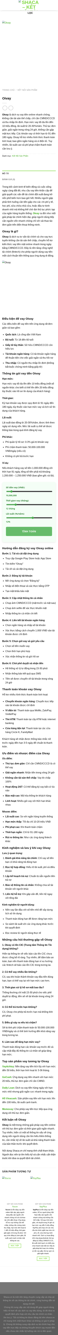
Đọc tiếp (15, 1246)
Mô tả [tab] (5, 173)
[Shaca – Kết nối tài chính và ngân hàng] (29, 5)
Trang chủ (8, 90)
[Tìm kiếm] (49, 5)
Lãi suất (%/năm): (15, 513)
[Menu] (54, 5)
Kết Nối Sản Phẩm (27, 90)
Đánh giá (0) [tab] (8, 179)
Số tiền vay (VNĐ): (15, 487)
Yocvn (15, 1207)
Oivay (36, 213)
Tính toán (29, 531)
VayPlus (43, 1207)
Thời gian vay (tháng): (17, 500)
